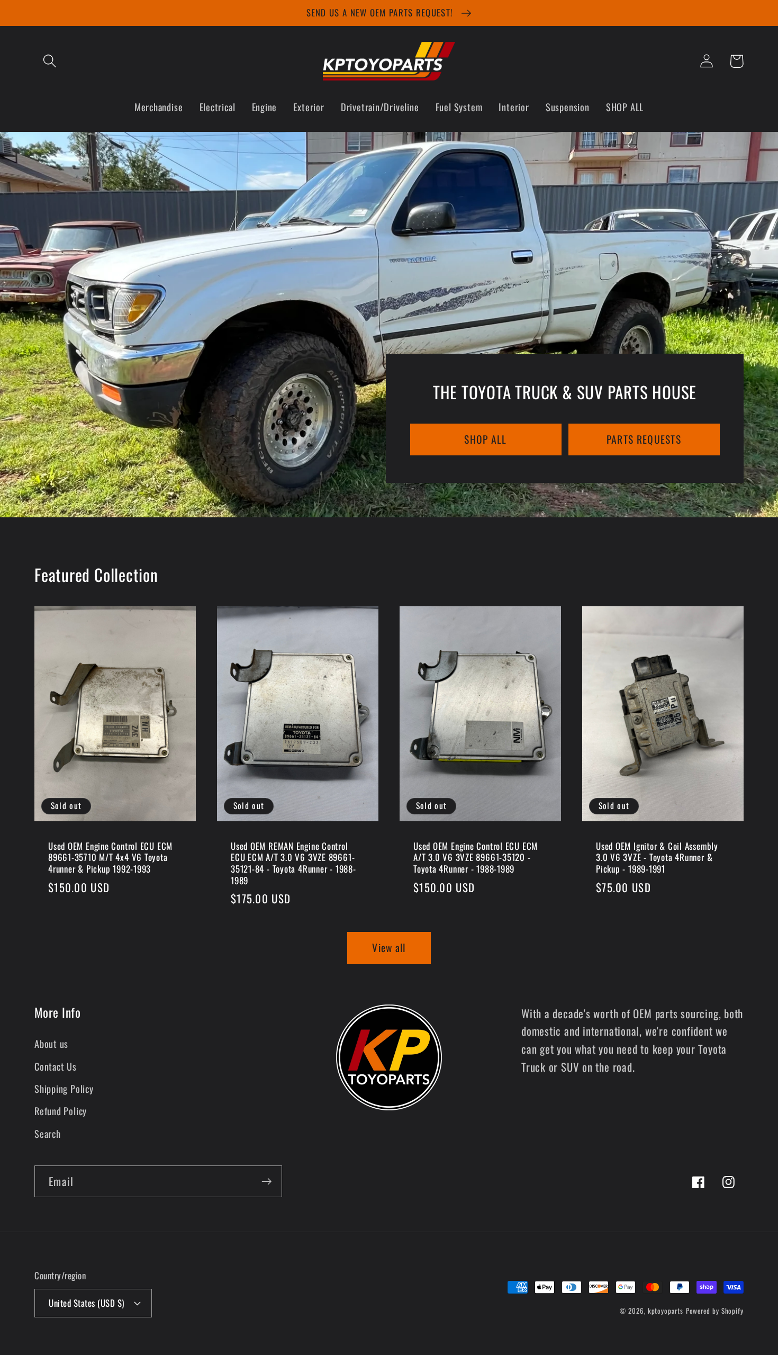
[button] (49, 61)
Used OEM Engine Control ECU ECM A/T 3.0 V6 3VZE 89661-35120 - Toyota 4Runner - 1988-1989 (475, 857)
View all (388, 947)
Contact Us (55, 1066)
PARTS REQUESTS (644, 439)
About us (51, 1043)
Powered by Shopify (715, 1310)
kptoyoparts (665, 1310)
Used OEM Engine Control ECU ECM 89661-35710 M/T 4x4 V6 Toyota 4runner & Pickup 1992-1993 (110, 857)
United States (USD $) (86, 1302)
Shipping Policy (64, 1088)
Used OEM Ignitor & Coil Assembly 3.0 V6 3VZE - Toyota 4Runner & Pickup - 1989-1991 (657, 857)
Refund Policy (60, 1110)
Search (47, 1133)
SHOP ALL (485, 439)
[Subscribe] (266, 1181)
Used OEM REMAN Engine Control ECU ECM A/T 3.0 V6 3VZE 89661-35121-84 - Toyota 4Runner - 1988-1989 (293, 863)
